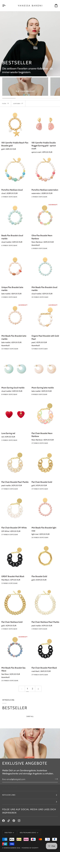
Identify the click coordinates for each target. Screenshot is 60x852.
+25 (28, 349)
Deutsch (8, 833)
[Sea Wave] (23, 681)
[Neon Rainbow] (53, 444)
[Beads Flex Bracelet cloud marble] (15, 217)
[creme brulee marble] (23, 395)
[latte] (18, 246)
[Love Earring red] (15, 415)
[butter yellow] (53, 298)
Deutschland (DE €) (28, 833)
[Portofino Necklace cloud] (15, 171)
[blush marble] (18, 584)
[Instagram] (19, 820)
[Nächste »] (38, 689)
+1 (27, 246)
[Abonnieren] (55, 779)
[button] (30, 802)
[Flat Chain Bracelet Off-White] (15, 509)
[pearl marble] (23, 490)
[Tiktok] (9, 820)
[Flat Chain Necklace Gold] (15, 603)
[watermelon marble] (53, 349)
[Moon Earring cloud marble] (15, 369)
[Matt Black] (23, 584)
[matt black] (53, 675)
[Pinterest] (14, 820)
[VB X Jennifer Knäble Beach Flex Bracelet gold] (15, 124)
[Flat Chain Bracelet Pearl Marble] (15, 463)
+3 (27, 395)
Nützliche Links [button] (8, 795)
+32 (28, 489)
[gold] (48, 349)
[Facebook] (3, 820)
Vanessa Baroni (10, 848)
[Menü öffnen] (6, 5)
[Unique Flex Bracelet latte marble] (15, 269)
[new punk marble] (48, 249)
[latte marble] (23, 349)
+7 (57, 349)
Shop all (30, 716)
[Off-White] (23, 535)
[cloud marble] (48, 298)
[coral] (23, 246)
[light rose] (53, 538)
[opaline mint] (48, 444)
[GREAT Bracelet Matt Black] (15, 558)
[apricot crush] (53, 249)
